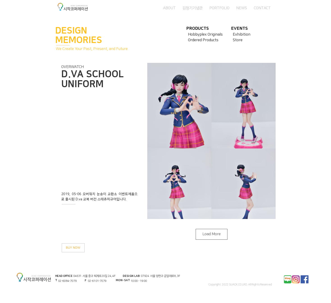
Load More (211, 234)
